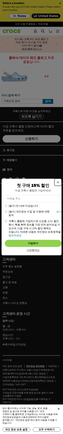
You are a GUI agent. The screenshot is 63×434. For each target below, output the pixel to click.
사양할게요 (33, 250)
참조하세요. (15, 235)
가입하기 (33, 243)
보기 (59, 211)
